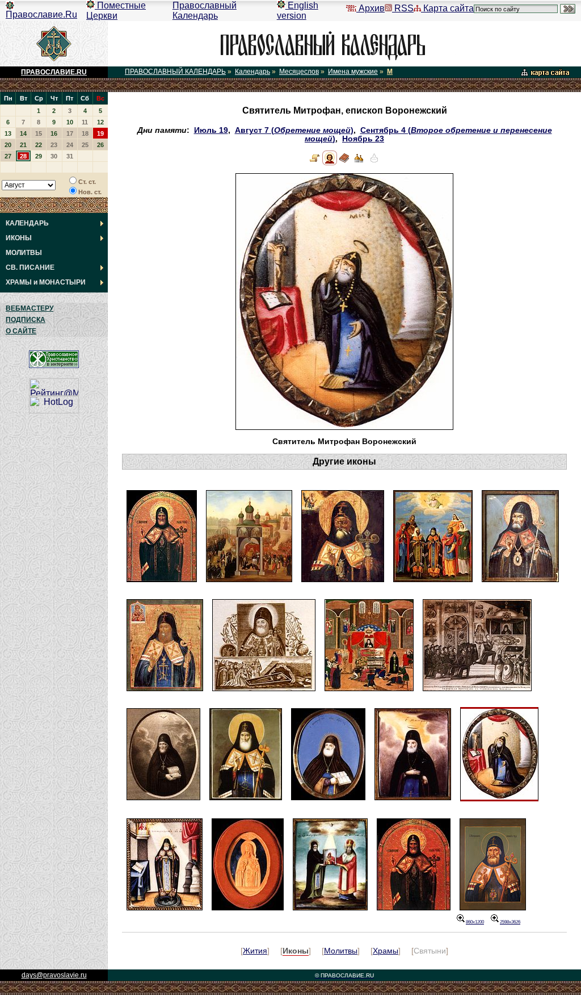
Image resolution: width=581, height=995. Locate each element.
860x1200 (475, 922)
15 (38, 133)
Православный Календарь (204, 10)
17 (69, 133)
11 (85, 122)
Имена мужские (353, 72)
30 (53, 156)
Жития (255, 951)
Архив (370, 8)
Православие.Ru (41, 14)
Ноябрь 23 (363, 139)
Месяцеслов (299, 72)
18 (85, 133)
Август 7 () (294, 130)
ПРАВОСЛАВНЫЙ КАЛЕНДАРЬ (175, 72)
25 (85, 144)
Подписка (25, 320)
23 (53, 144)
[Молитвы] (344, 162)
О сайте (21, 331)
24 (69, 144)
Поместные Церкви (116, 10)
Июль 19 (211, 130)
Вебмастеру (29, 308)
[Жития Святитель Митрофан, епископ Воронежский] (315, 162)
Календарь (252, 72)
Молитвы (340, 951)
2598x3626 (510, 922)
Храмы (385, 951)
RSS (403, 8)
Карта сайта (447, 8)
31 (69, 156)
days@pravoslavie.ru (54, 975)
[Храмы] (359, 162)
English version (297, 10)
